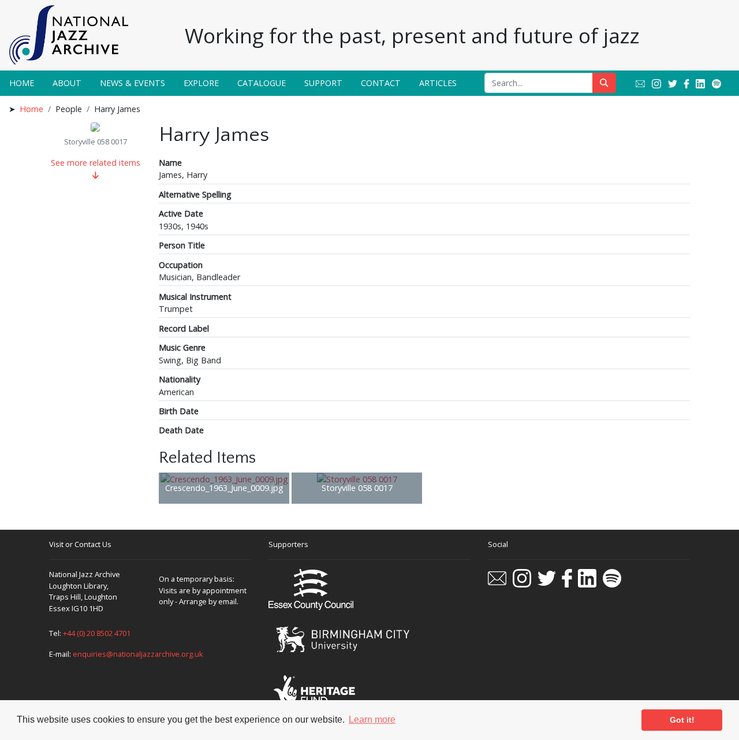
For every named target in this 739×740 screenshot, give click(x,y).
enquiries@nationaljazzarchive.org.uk (138, 654)
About (67, 82)
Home (21, 82)
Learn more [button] (372, 719)
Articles (438, 82)
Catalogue (261, 82)
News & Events (132, 82)
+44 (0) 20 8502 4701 (96, 633)
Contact (381, 82)
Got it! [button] (682, 719)
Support (323, 82)
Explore (201, 82)
